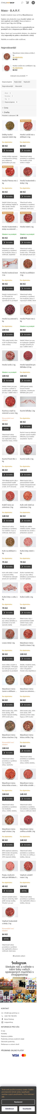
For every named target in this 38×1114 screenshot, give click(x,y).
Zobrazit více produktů (17, 76)
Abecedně (18, 86)
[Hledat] (22, 3)
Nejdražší (27, 82)
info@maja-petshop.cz (11, 1013)
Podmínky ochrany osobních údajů (12, 1039)
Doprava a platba (7, 1036)
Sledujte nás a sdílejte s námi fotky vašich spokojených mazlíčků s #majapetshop (19, 970)
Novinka (9, 96)
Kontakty (4, 1033)
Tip (7, 99)
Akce (8, 93)
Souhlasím (27, 1109)
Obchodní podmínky (8, 1041)
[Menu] (33, 3)
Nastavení (18, 1102)
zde (3, 1097)
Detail (6, 428)
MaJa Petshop (9, 1019)
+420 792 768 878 (10, 1016)
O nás (3, 1031)
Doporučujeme (11, 102)
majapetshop (8, 1022)
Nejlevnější (17, 82)
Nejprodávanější (7, 86)
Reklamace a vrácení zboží (10, 1044)
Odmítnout (9, 1109)
